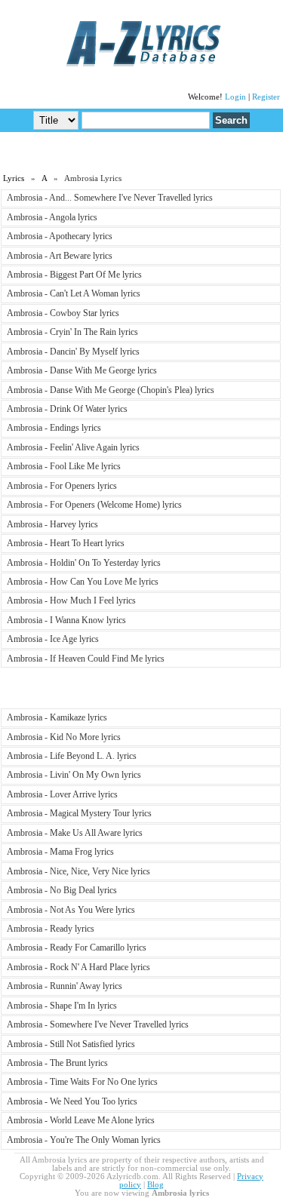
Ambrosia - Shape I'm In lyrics (62, 1005)
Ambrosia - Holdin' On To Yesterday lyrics (84, 562)
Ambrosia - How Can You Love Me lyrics (82, 581)
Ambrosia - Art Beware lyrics (59, 255)
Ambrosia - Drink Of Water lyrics (67, 409)
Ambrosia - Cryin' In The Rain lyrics (72, 332)
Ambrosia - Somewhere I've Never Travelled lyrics (98, 1024)
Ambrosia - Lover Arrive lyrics (62, 794)
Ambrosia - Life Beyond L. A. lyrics (72, 756)
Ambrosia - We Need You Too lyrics (72, 1101)
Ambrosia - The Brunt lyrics (57, 1063)
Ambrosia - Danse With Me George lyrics (82, 370)
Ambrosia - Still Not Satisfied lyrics (71, 1044)
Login (235, 97)
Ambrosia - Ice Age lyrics (53, 639)
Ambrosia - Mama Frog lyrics (60, 851)
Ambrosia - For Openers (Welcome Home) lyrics (94, 504)
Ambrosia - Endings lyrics (54, 427)
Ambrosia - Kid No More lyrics (64, 737)
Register (266, 97)
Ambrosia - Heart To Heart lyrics (66, 543)
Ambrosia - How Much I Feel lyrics (71, 600)
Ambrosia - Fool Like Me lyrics (64, 466)
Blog (155, 1185)
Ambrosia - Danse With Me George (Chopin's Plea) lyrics (110, 390)
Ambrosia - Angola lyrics (52, 217)
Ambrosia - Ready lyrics (50, 928)
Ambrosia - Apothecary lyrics (59, 236)
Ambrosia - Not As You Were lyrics (71, 910)
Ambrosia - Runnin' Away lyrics (64, 986)
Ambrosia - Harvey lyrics (52, 524)
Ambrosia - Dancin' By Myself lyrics (73, 351)
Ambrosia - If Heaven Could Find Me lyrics (86, 658)
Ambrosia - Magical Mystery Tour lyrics (79, 813)
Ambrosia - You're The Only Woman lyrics (84, 1140)
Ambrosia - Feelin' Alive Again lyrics (73, 447)
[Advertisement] (142, 151)
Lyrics (13, 178)
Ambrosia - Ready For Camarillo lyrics (76, 947)
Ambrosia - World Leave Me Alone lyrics (81, 1120)
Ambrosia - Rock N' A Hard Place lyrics (78, 967)
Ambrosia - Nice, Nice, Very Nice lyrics (78, 871)
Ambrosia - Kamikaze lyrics (57, 717)
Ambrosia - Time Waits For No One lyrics (82, 1082)
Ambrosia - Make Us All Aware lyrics (75, 833)
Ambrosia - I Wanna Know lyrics (66, 620)
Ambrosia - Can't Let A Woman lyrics (73, 293)
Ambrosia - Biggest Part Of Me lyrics (74, 274)
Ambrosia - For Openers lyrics (62, 486)
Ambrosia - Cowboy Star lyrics (63, 313)
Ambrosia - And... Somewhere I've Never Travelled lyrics (110, 197)
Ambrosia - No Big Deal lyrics (62, 890)
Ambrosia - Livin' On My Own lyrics (74, 774)
